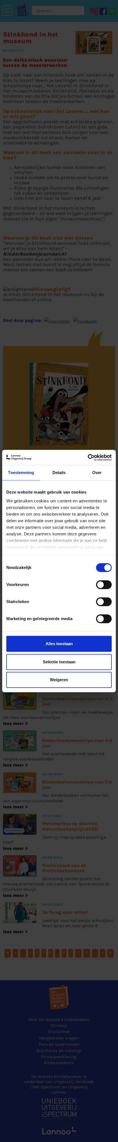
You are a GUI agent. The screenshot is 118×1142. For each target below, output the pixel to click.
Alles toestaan (59, 643)
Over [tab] (97, 472)
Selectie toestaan (59, 661)
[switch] (104, 584)
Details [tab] (59, 472)
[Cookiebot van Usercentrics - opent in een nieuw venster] (88, 457)
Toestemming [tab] (21, 472)
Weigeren (59, 679)
